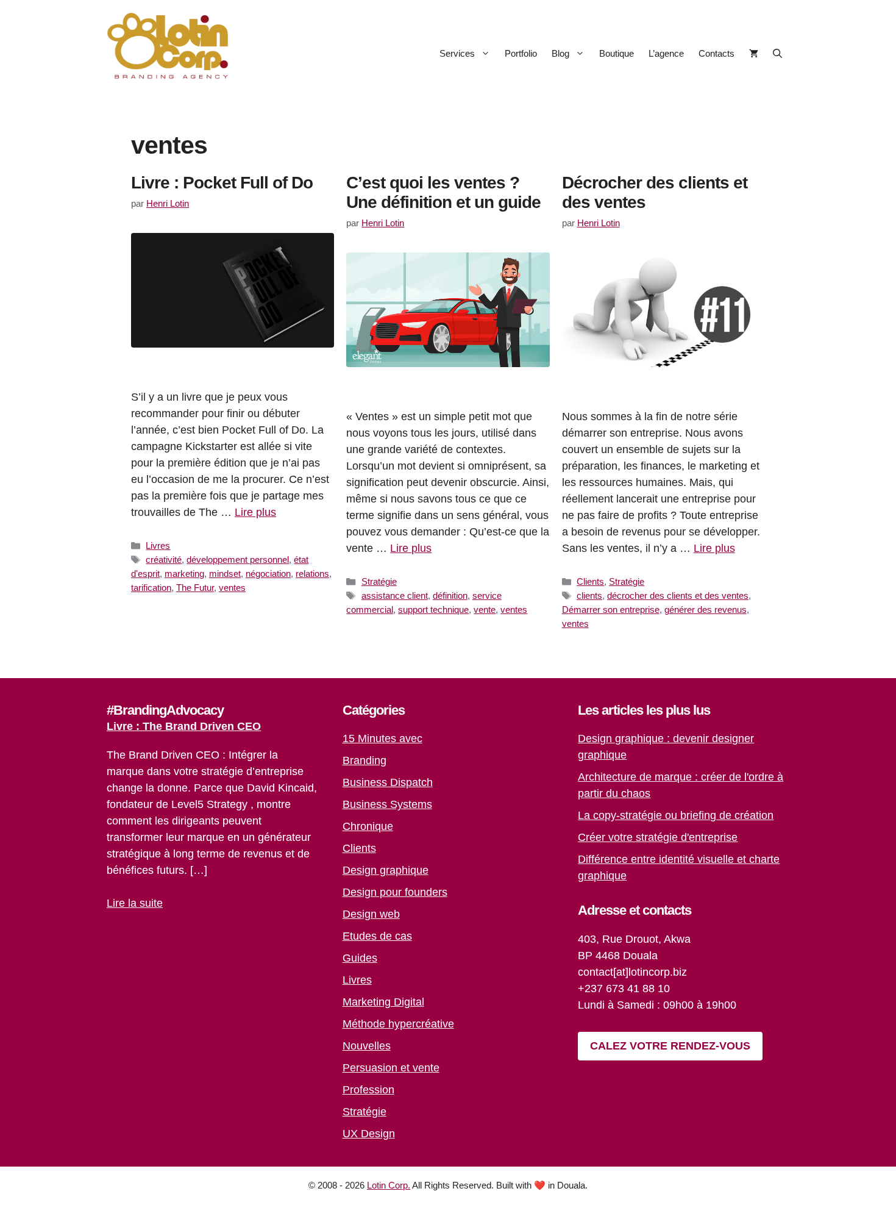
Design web (371, 914)
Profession (368, 1090)
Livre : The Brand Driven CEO (184, 726)
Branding (364, 760)
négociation (268, 573)
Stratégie (379, 581)
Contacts (716, 53)
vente (485, 609)
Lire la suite (135, 903)
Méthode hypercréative (398, 1024)
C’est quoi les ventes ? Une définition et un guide (443, 192)
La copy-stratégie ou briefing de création (675, 815)
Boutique (616, 53)
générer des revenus (705, 609)
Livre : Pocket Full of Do (222, 182)
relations (312, 573)
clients (589, 595)
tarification (151, 587)
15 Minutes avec (382, 738)
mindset (225, 573)
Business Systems (387, 804)
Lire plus (255, 512)
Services (457, 53)
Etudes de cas (377, 936)
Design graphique (385, 870)
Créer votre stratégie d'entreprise (658, 837)
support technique (433, 609)
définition (450, 595)
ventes (232, 587)
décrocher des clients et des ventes (677, 595)
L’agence (666, 53)
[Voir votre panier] (754, 53)
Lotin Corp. (388, 1185)
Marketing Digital (383, 1002)
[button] (777, 53)
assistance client (394, 595)
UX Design (369, 1134)
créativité (164, 559)
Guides (360, 958)
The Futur (195, 587)
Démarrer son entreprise (611, 609)
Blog (560, 53)
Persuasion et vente (391, 1068)
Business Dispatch (388, 782)
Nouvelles (367, 1046)
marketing (184, 573)
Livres (158, 545)
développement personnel (238, 559)
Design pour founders (395, 892)
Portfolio (521, 53)
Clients (590, 581)
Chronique (368, 826)
